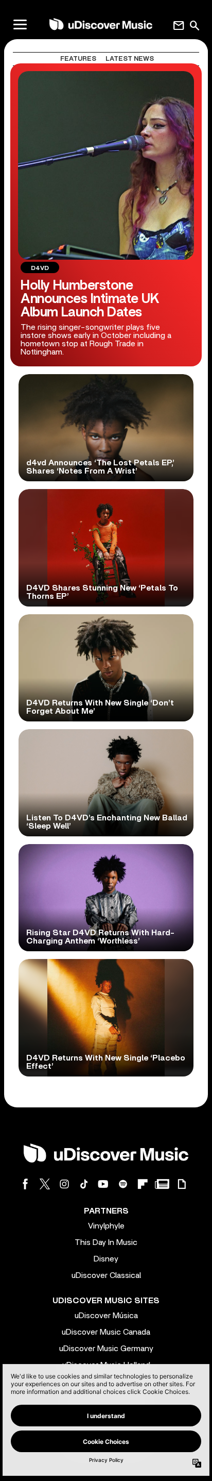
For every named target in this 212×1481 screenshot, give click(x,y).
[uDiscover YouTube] (103, 1184)
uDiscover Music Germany (106, 1348)
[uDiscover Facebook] (25, 1184)
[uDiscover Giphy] (181, 1184)
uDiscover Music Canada (106, 1332)
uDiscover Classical (106, 1275)
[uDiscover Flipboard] (142, 1184)
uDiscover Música (106, 1315)
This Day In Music (106, 1242)
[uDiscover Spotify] (123, 1184)
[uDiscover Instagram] (64, 1184)
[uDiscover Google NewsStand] (162, 1184)
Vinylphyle (106, 1226)
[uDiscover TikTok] (84, 1184)
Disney (106, 1259)
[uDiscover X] (45, 1184)
